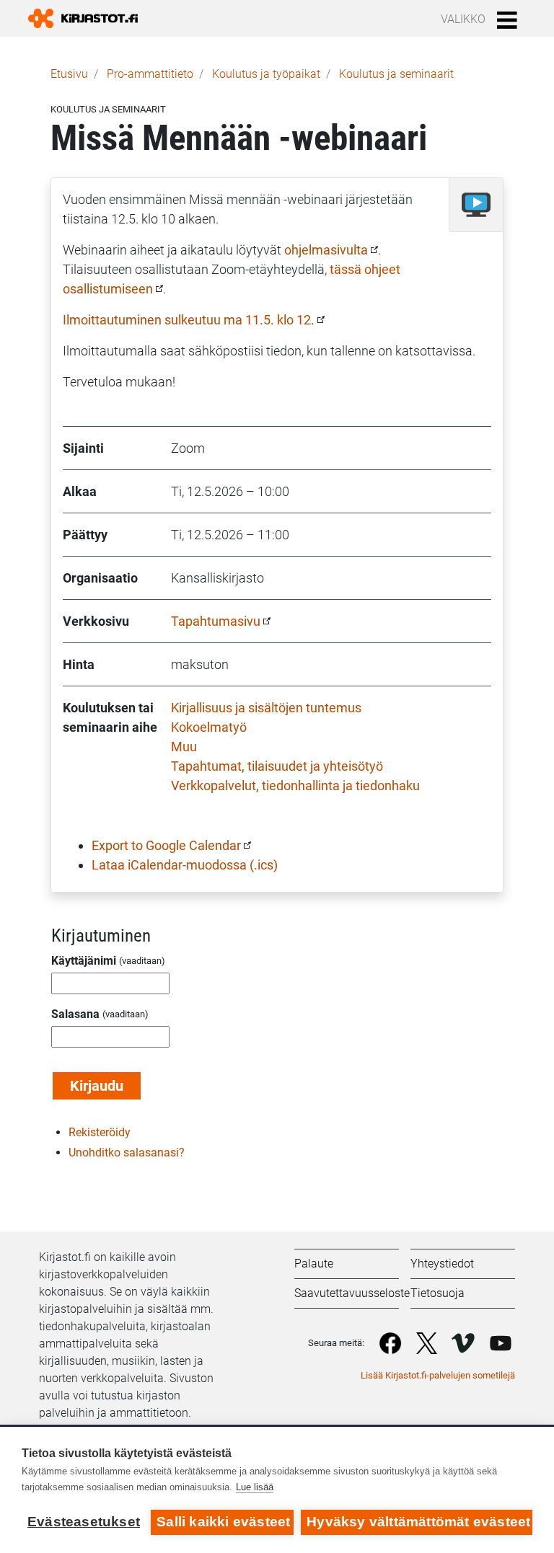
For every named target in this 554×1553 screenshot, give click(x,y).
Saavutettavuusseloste (352, 1293)
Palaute (313, 1263)
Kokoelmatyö (209, 727)
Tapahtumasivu (215, 621)
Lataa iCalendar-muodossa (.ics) (185, 864)
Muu (184, 746)
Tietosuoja (437, 1293)
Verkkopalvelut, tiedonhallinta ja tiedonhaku (295, 785)
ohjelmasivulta (326, 249)
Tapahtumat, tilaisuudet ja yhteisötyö (277, 766)
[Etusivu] (88, 18)
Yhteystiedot (442, 1263)
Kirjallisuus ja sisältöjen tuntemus (266, 707)
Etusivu (69, 74)
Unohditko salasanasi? (127, 1152)
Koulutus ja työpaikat (266, 74)
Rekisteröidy (100, 1132)
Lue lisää (254, 1487)
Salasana (75, 1014)
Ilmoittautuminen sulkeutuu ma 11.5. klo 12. (189, 319)
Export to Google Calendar (166, 845)
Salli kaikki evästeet (223, 1521)
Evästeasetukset (83, 1521)
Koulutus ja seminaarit (396, 74)
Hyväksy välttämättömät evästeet (418, 1521)
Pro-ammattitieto (150, 74)
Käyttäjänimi (83, 961)
